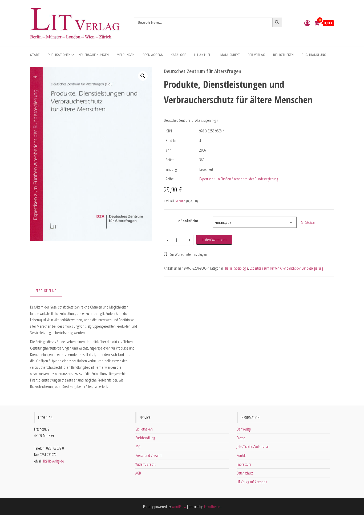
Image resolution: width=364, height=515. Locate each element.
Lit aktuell (203, 55)
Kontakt (241, 455)
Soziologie (241, 268)
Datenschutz (245, 473)
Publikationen (59, 55)
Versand (180, 200)
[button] (143, 76)
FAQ (137, 446)
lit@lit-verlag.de (53, 461)
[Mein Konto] (307, 23)
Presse (241, 437)
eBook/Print (188, 220)
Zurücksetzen (308, 222)
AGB (138, 473)
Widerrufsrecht (145, 464)
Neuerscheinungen (94, 55)
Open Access (153, 55)
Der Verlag (256, 55)
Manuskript (230, 55)
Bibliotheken (283, 55)
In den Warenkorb (214, 239)
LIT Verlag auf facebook (252, 481)
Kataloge (178, 55)
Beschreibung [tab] (45, 290)
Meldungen (126, 55)
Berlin (229, 268)
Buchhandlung (314, 55)
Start (35, 55)
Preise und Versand (148, 455)
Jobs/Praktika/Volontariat (253, 446)
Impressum (244, 464)
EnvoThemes (212, 506)
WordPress (179, 506)
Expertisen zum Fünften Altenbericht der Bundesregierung (238, 178)
